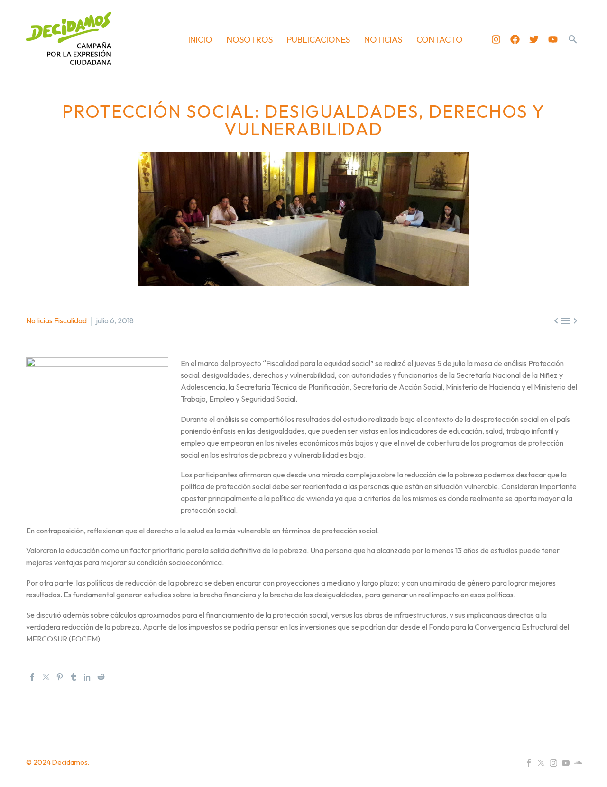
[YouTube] (566, 763)
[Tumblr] (73, 677)
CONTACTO (439, 39)
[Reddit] (101, 677)
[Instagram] (496, 39)
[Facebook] (515, 39)
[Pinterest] (60, 677)
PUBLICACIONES (318, 39)
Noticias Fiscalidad (56, 320)
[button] (573, 39)
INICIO (200, 39)
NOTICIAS (383, 39)
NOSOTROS (250, 39)
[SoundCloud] (578, 763)
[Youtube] (553, 39)
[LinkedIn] (87, 677)
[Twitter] (534, 39)
